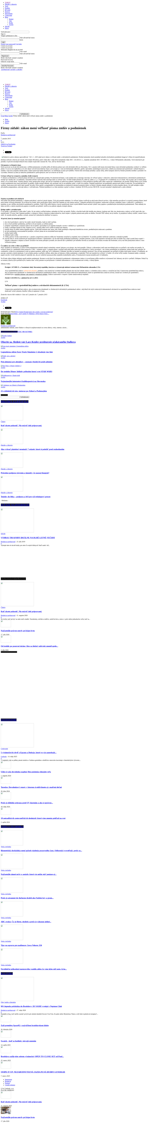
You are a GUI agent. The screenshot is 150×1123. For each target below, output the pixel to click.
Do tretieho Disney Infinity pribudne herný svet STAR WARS (26, 371)
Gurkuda (4, 756)
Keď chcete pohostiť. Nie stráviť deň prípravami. (21, 425)
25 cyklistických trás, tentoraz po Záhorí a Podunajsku (24, 391)
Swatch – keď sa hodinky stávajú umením (18, 1041)
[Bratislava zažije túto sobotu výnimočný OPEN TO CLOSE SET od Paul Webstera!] (6, 1052)
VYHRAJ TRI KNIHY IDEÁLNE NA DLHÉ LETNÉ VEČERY (28, 538)
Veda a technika (6, 847)
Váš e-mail (23, 51)
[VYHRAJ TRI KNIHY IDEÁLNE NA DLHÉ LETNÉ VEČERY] (17, 532)
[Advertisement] (38, 75)
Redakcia (8, 1081)
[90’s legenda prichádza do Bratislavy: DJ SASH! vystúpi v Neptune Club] (17, 1000)
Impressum (8, 1079)
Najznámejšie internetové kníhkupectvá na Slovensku (23, 381)
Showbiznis (8, 13)
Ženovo (7, 12)
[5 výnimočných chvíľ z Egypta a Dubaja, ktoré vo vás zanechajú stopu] (17, 747)
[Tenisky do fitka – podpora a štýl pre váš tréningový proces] (12, 491)
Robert (11, 19)
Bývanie (7, 10)
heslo (21, 40)
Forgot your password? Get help (11, 44)
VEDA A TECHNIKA (12, 826)
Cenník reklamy (10, 1085)
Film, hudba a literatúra (8, 1002)
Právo (7, 28)
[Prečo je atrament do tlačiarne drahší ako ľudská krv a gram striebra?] (12, 892)
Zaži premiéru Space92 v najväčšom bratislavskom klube (25, 1025)
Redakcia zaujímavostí (8, 135)
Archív (11, 24)
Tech (6, 6)
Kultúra (7, 8)
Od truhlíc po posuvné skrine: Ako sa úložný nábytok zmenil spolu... (29, 646)
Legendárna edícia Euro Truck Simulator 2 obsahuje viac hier (27, 352)
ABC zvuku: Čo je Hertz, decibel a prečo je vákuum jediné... (26, 922)
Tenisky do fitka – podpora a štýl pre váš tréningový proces (25, 497)
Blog (6, 17)
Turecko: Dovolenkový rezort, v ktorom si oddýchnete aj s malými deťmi (31, 787)
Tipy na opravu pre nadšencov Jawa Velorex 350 (21, 945)
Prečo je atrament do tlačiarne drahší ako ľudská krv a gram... (27, 898)
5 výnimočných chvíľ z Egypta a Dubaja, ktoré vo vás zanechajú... (29, 752)
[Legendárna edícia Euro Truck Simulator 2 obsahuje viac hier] (14, 346)
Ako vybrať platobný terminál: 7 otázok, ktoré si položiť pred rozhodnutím (32, 449)
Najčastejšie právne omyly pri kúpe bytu (18, 631)
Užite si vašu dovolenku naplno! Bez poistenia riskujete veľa (26, 772)
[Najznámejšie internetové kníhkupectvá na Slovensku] (10, 375)
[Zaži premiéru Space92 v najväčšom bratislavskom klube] (6, 1021)
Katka (11, 23)
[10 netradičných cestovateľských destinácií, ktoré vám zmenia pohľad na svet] (6, 814)
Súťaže (7, 26)
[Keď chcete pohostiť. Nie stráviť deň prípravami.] (12, 420)
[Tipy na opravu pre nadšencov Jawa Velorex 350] (12, 939)
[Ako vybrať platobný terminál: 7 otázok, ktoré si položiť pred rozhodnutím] (12, 443)
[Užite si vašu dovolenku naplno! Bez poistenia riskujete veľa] (6, 768)
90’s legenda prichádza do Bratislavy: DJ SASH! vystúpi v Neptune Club (31, 1006)
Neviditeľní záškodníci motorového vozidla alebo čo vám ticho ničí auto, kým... (34, 969)
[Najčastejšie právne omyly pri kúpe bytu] (6, 627)
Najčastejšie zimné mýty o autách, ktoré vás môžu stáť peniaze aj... (29, 874)
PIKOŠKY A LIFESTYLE (14, 401)
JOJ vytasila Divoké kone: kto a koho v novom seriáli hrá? (34, 312)
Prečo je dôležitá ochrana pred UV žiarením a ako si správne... (27, 803)
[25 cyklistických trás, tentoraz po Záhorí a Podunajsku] (13, 385)
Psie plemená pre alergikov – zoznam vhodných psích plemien (26, 362)
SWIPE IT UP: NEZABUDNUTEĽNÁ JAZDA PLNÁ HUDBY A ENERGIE (33, 1072)
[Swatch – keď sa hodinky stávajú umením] (6, 1037)
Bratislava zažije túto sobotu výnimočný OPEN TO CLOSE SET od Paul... (32, 1056)
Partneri (7, 1083)
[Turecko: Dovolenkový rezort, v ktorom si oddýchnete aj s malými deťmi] (6, 783)
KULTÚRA (7, 973)
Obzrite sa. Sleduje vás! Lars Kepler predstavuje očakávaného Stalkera (38, 342)
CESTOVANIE (9, 720)
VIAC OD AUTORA (25, 332)
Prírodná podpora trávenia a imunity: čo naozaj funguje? (25, 473)
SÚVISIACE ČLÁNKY (9, 332)
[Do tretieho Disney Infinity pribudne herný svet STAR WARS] (11, 366)
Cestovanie (8, 15)
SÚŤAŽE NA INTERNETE (15, 505)
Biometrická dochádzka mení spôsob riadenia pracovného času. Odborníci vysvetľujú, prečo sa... (41, 850)
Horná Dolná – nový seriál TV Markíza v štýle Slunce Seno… (29, 314)
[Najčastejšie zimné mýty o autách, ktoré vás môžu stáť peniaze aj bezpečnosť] (12, 868)
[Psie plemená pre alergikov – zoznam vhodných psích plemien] (8, 356)
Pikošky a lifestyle (11, 4)
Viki (10, 21)
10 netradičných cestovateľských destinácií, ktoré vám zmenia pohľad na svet (33, 818)
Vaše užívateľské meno (27, 38)
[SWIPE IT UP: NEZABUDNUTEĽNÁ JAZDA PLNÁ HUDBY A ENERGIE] (6, 1068)
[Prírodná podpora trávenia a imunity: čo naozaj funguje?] (12, 467)
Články (3, 421)
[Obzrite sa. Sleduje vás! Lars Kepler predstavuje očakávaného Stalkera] (6, 336)
